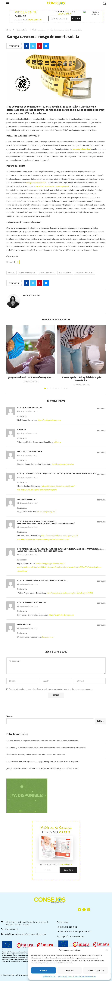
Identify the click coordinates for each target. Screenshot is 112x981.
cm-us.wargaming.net (26, 499)
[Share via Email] (46, 46)
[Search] (104, 3)
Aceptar (43, 970)
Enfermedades (22, 30)
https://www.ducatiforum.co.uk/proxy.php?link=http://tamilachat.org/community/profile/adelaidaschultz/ (46, 522)
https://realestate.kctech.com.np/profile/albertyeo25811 (42, 580)
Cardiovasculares (38, 30)
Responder (101, 408)
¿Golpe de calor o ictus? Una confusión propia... (30, 377)
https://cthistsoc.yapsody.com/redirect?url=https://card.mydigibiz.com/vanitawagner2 (57, 474)
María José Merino (31, 295)
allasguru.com (24, 624)
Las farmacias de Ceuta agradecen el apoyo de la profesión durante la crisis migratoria (42, 761)
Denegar (70, 970)
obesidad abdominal (84, 273)
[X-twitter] (84, 909)
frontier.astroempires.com (29, 452)
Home (8, 30)
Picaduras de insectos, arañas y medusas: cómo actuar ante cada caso (35, 754)
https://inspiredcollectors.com (31, 602)
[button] (106, 950)
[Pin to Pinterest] (39, 46)
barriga (11, 273)
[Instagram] (88, 909)
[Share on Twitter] (33, 46)
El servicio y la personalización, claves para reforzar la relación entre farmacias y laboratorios (46, 747)
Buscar (9, 716)
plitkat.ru (21, 430)
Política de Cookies (49, 976)
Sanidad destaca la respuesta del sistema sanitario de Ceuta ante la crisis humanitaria (42, 740)
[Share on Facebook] (26, 46)
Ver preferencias (96, 970)
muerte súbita (65, 273)
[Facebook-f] (79, 909)
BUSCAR (75, 18)
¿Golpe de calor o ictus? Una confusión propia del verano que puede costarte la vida (42, 768)
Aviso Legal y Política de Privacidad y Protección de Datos (77, 976)
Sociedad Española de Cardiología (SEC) (53, 186)
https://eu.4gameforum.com (29, 408)
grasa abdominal (47, 273)
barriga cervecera (27, 273)
